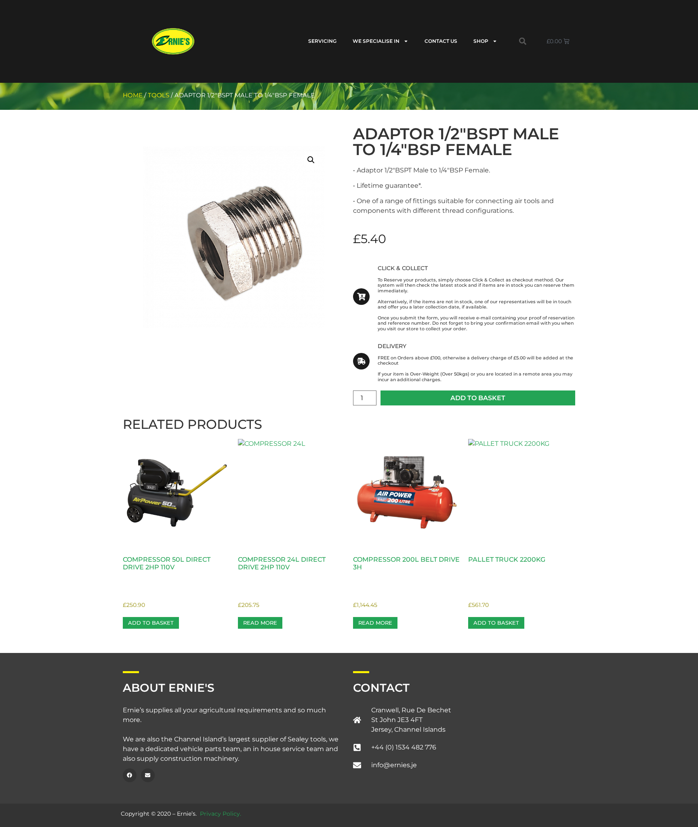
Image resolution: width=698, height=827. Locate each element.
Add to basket (477, 398)
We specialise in (376, 41)
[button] (522, 41)
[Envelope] (148, 775)
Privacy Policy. (220, 813)
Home (133, 95)
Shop (480, 41)
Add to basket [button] (151, 622)
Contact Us (441, 41)
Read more (260, 622)
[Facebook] (130, 775)
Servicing (322, 41)
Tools (158, 95)
